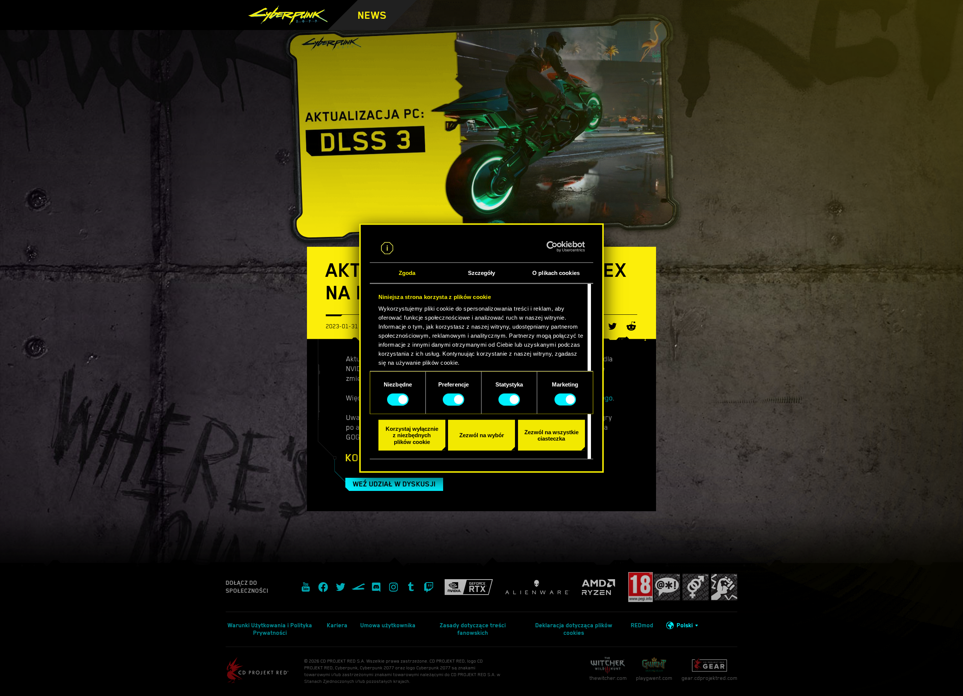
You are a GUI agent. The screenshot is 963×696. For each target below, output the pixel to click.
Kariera (337, 625)
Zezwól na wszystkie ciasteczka (551, 435)
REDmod (642, 625)
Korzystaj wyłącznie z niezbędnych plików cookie (412, 435)
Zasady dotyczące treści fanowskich (473, 629)
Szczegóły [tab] (481, 273)
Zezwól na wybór (481, 435)
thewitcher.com (608, 678)
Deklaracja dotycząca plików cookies (573, 629)
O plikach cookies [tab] (556, 273)
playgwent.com (654, 678)
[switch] (453, 399)
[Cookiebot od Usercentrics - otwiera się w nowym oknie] (552, 246)
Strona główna (441, 26)
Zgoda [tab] (407, 273)
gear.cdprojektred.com (709, 678)
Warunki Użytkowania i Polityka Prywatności (270, 629)
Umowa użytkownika (388, 625)
